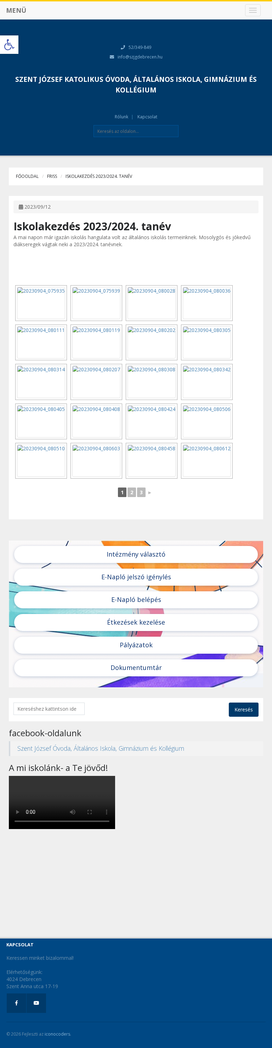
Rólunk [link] (121, 117)
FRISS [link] (52, 176)
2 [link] (131, 492)
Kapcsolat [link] (147, 117)
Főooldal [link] (27, 176)
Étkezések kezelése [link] (136, 622)
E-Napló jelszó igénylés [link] (136, 577)
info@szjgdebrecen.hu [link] (140, 57)
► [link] (149, 492)
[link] (9, 44)
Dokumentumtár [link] (136, 667)
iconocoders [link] (57, 1034)
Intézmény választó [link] (136, 554)
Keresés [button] (243, 709)
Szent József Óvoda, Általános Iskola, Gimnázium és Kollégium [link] (100, 748)
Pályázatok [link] (136, 645)
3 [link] (141, 492)
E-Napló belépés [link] (136, 599)
